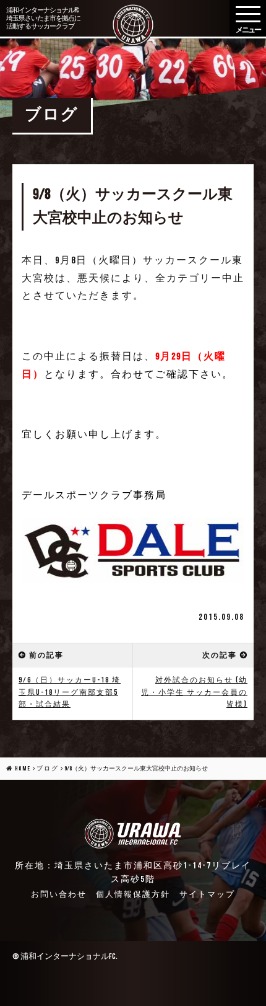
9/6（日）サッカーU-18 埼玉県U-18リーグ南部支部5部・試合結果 (70, 692)
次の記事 (219, 655)
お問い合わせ (59, 894)
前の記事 (46, 655)
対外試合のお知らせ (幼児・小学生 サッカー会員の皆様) (194, 692)
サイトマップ (207, 894)
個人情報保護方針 (133, 894)
